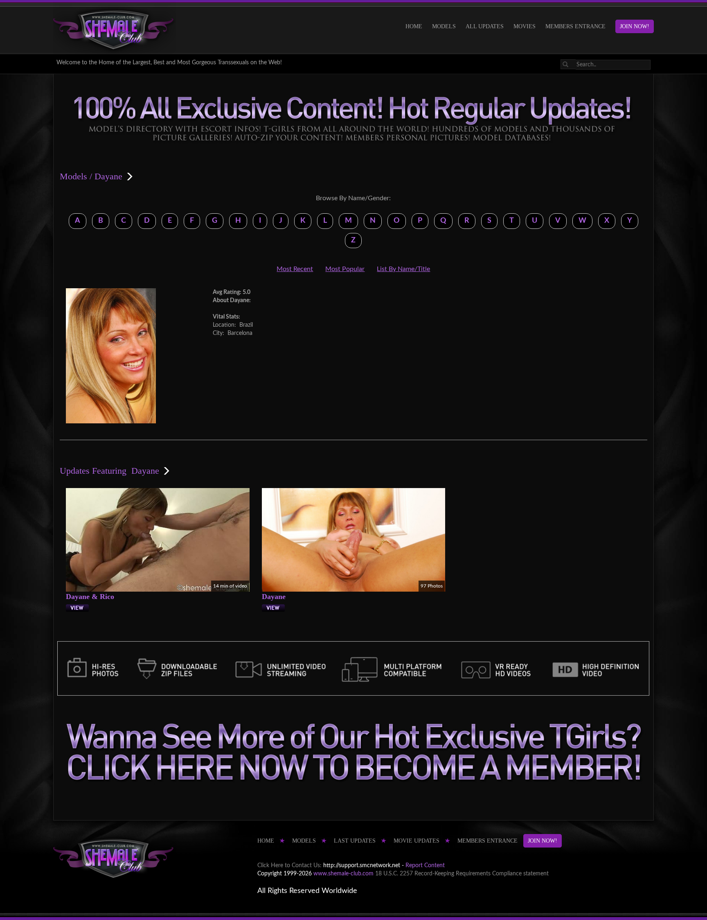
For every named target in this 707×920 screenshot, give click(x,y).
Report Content (425, 865)
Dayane (274, 596)
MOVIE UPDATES (416, 841)
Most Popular (345, 269)
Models (444, 26)
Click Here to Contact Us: (289, 865)
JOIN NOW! (634, 26)
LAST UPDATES (355, 841)
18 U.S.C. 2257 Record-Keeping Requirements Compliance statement (462, 874)
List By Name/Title (403, 269)
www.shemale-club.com (343, 874)
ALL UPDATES (485, 26)
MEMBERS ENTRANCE (575, 26)
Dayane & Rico (90, 596)
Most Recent (295, 269)
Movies (524, 26)
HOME (413, 26)
